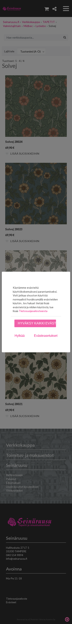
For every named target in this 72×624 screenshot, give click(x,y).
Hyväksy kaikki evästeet (37, 323)
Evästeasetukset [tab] (45, 335)
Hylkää (20, 335)
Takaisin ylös (67, 619)
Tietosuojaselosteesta (33, 311)
